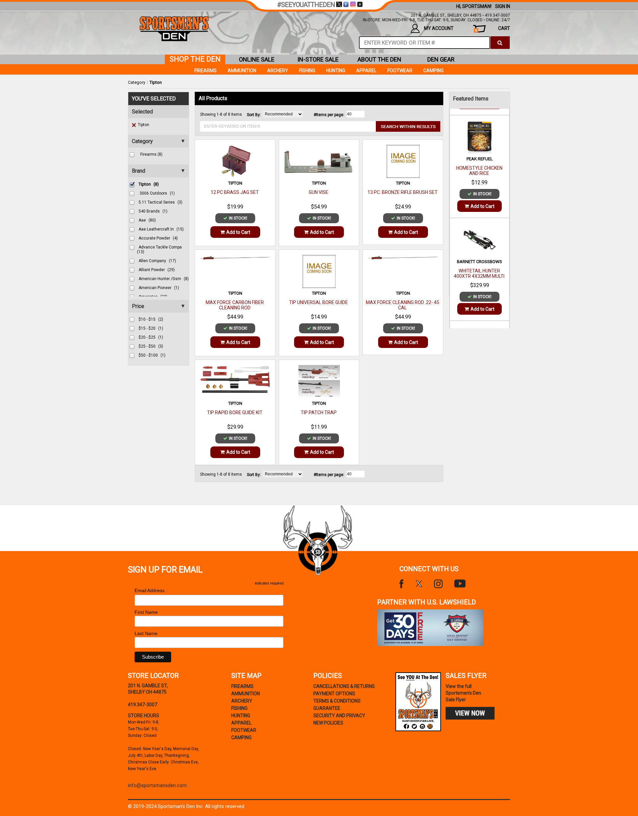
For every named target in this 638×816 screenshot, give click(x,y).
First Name (146, 612)
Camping (433, 70)
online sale (256, 59)
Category (136, 82)
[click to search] (500, 42)
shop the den (195, 59)
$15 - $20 (151, 328)
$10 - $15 (151, 319)
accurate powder (158, 238)
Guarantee (326, 708)
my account (439, 28)
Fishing (307, 70)
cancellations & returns (344, 686)
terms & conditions (337, 701)
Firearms (205, 70)
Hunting (335, 70)
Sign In (502, 6)
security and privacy (339, 715)
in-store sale (318, 59)
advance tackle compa (159, 249)
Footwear (399, 70)
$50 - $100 (152, 355)
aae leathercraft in (161, 229)
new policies (328, 723)
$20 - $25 (151, 337)
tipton (149, 184)
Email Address (151, 590)
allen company (157, 260)
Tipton (156, 82)
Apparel (366, 70)
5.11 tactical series (160, 202)
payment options (334, 693)
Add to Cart (238, 232)
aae (147, 220)
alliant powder (157, 269)
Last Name (146, 633)
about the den (379, 59)
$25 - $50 (151, 346)
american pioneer (159, 287)
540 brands (153, 211)
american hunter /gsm (164, 278)
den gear (441, 59)
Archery (277, 70)
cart (492, 29)
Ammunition (242, 70)
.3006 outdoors (157, 193)
